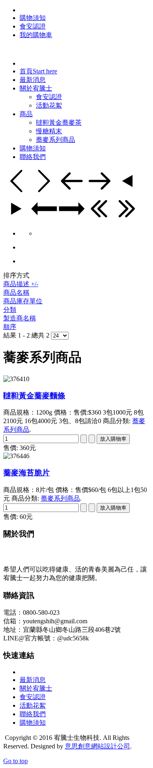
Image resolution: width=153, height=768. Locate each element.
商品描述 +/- (20, 283)
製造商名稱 (19, 318)
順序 (9, 326)
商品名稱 (16, 292)
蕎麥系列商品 (60, 498)
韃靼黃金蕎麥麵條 (34, 395)
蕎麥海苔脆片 (26, 472)
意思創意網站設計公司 (97, 746)
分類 (9, 309)
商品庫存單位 (22, 301)
